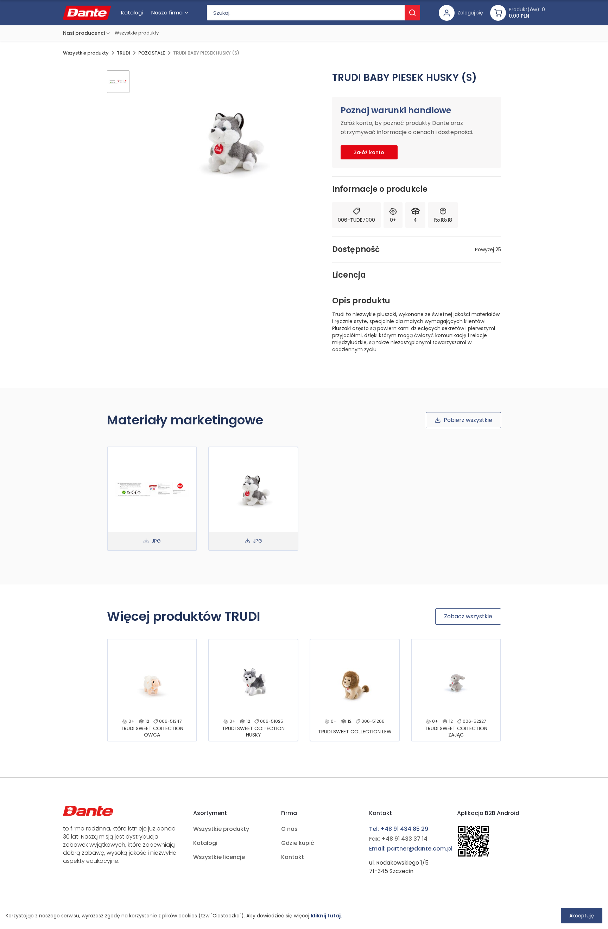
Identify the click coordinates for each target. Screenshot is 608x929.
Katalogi (205, 843)
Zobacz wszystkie (468, 616)
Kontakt (292, 857)
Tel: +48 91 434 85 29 (398, 829)
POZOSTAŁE (151, 53)
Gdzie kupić (297, 843)
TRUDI (123, 53)
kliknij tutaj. (326, 915)
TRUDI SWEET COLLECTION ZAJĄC (456, 731)
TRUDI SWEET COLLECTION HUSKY (253, 731)
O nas (289, 829)
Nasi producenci (84, 33)
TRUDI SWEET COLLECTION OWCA (152, 731)
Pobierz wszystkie (468, 420)
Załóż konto (369, 152)
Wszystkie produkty (137, 33)
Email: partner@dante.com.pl (410, 849)
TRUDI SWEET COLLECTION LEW (355, 731)
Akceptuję (581, 915)
